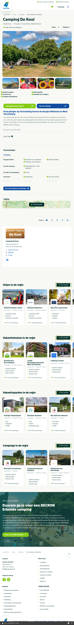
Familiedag (7, 599)
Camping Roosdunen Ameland (35, 469)
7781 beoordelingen (60, 322)
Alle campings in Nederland (34, 14)
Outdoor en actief (45, 575)
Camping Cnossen (57, 361)
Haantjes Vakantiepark (12, 416)
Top (69, 554)
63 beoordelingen (60, 483)
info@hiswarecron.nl (8, 569)
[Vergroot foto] (10, 83)
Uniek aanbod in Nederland (46, 2)
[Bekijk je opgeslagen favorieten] (52, 6)
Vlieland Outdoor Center (13, 308)
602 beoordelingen (37, 430)
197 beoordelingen (13, 430)
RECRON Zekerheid (63, 2)
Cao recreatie (44, 609)
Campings (61, 7)
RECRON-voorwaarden (47, 606)
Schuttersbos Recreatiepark (9, 362)
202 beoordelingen (60, 377)
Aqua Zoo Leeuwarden (59, 308)
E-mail (10, 255)
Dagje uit (42, 581)
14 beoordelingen (13, 322)
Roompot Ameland (34, 416)
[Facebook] (4, 579)
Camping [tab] (6, 155)
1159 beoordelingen (60, 430)
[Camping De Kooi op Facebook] (7, 259)
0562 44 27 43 (13, 250)
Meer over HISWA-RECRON (14, 535)
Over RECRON (44, 590)
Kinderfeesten (8, 609)
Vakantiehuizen (44, 565)
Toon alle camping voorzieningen (15, 188)
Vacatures (43, 596)
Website (10, 252)
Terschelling (21, 365)
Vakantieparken (45, 568)
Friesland (14, 310)
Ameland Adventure (34, 308)
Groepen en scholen (46, 572)
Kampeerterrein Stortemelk (57, 469)
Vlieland (20, 310)
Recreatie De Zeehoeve (59, 416)
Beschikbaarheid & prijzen (15, 106)
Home (14, 14)
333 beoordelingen (13, 377)
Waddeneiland (45, 310)
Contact (42, 603)
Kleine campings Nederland (12, 612)
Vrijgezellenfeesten (10, 606)
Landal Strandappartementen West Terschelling (35, 362)
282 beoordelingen (37, 322)
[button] (70, 308)
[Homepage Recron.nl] (6, 620)
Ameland (38, 310)
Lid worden (43, 593)
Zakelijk (42, 578)
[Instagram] (8, 579)
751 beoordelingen (37, 377)
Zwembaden (8, 593)
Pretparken (7, 596)
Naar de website (45, 106)
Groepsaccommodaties (11, 590)
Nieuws (42, 599)
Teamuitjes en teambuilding (12, 603)
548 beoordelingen (15, 27)
